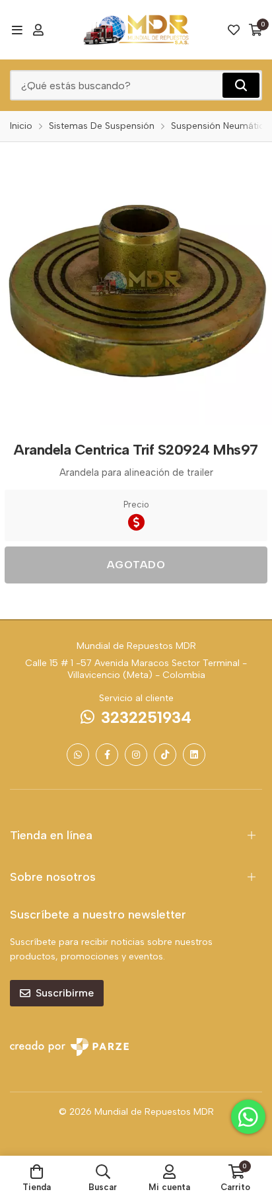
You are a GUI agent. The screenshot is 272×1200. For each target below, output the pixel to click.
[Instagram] (136, 754)
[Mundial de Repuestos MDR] (136, 29)
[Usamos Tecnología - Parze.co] (69, 1047)
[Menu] (17, 29)
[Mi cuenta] (38, 30)
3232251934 (146, 717)
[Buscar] (240, 85)
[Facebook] (107, 754)
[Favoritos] (234, 30)
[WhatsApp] (78, 754)
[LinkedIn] (194, 754)
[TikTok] (165, 754)
